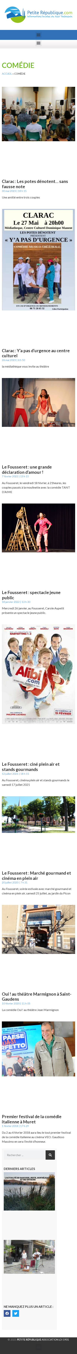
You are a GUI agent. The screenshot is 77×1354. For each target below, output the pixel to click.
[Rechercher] (50, 1155)
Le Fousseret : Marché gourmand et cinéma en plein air (36, 875)
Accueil (7, 73)
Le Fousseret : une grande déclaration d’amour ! (27, 469)
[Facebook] (7, 1313)
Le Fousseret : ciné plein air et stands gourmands (31, 766)
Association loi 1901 (43, 1339)
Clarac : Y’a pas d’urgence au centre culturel (36, 353)
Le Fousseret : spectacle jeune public (31, 595)
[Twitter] (15, 1313)
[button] (39, 35)
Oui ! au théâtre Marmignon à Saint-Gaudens (36, 996)
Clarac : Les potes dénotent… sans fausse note (35, 184)
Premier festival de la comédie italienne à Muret (31, 1119)
